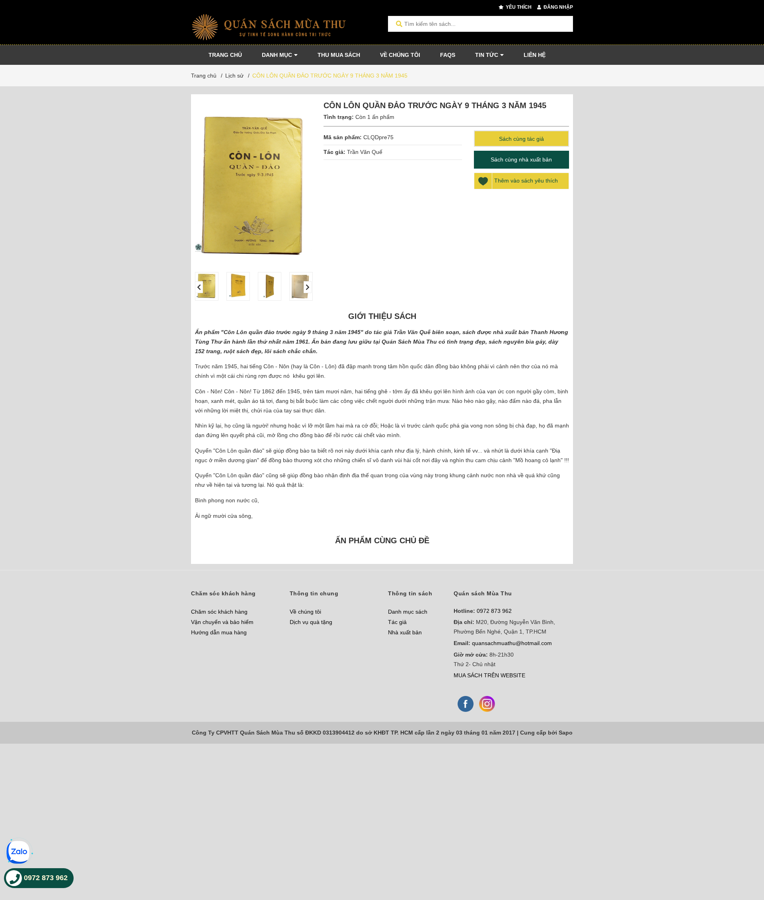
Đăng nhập (557, 7)
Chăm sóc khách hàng (219, 611)
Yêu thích (518, 7)
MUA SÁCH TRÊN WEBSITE (489, 675)
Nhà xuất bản (405, 632)
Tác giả (397, 622)
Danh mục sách (407, 611)
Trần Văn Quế (364, 152)
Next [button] (308, 287)
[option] (206, 286)
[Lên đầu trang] (742, 861)
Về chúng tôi (305, 611)
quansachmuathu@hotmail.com (512, 643)
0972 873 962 (494, 611)
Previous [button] (199, 287)
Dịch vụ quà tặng (311, 622)
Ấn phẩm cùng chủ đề (382, 540)
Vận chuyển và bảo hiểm (222, 622)
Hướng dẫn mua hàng (219, 632)
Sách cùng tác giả (521, 139)
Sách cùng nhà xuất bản (521, 159)
